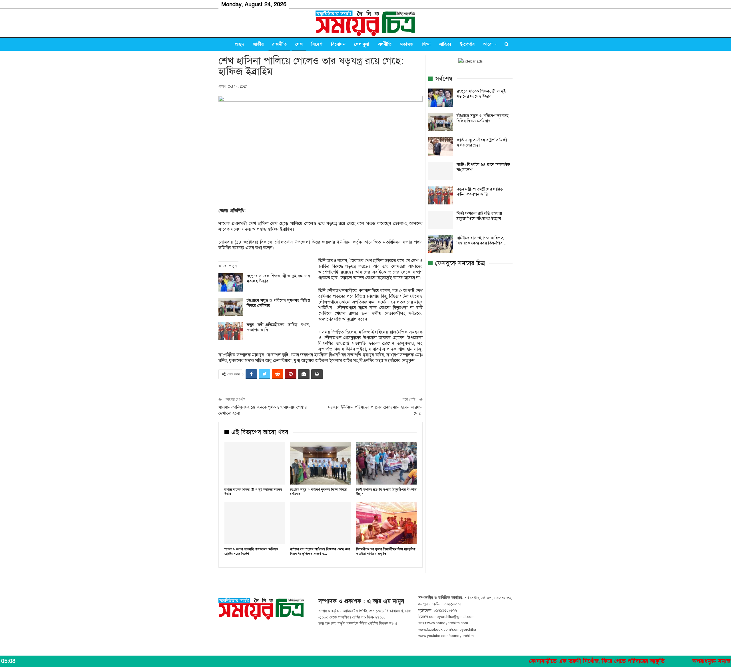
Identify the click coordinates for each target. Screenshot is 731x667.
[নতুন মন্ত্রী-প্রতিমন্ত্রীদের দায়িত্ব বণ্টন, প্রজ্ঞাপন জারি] (230, 331)
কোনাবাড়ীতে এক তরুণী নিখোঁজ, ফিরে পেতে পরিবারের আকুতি (568, 661)
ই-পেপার (467, 44)
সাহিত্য (445, 44)
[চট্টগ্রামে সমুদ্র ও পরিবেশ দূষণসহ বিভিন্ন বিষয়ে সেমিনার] (230, 307)
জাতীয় (258, 44)
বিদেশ (316, 44)
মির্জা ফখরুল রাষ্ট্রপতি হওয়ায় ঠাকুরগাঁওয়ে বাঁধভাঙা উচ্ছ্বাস (479, 216)
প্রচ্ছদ (239, 44)
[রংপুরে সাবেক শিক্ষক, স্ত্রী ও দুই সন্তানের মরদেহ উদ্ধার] (230, 282)
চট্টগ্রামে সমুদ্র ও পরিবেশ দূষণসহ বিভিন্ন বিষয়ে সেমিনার (483, 118)
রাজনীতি (279, 44)
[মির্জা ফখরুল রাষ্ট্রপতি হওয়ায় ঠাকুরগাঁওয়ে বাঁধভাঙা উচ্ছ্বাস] (386, 463)
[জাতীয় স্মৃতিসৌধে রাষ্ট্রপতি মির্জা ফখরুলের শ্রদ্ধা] (440, 146)
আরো (488, 44)
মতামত (406, 44)
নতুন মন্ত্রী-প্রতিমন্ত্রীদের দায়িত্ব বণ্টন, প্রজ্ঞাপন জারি (480, 191)
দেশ (299, 44)
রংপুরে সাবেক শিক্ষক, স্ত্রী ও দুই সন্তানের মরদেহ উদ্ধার (481, 94)
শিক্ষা (426, 44)
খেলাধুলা (361, 44)
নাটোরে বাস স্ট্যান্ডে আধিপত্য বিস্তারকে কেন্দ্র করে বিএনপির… (482, 240)
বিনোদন (338, 44)
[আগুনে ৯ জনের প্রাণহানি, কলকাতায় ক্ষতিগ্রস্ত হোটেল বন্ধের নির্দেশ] (254, 523)
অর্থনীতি (384, 44)
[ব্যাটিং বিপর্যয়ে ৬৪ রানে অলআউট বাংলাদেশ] (440, 171)
